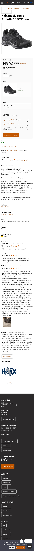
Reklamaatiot (6, 482)
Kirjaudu (5, 506)
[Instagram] (6, 460)
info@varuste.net (6, 431)
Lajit (3, 8)
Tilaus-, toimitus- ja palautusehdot (12, 496)
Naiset (9, 207)
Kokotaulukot (6, 530)
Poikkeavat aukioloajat (8, 419)
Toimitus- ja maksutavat (9, 491)
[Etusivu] (13, 3)
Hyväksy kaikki (20, 547)
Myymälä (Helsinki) (9, 120)
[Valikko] (2, 3)
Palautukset (6, 478)
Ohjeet (4, 487)
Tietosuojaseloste (7, 515)
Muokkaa (11, 547)
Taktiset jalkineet (25, 8)
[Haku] (22, 3)
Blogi (4, 525)
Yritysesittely (6, 539)
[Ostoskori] (28, 2)
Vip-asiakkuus (6, 510)
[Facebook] (3, 460)
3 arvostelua (23, 160)
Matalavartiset (6, 12)
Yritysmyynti (6, 445)
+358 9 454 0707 (10, 428)
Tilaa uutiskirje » (8, 466)
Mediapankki (6, 534)
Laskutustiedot (7, 450)
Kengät (16, 8)
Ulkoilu (10, 8)
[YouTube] (10, 460)
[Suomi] (31, 2)
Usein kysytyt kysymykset (9, 441)
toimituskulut (23, 63)
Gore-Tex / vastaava (7, 214)
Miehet (3, 207)
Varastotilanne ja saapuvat (9, 146)
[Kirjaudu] (25, 3)
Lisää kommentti (7, 356)
